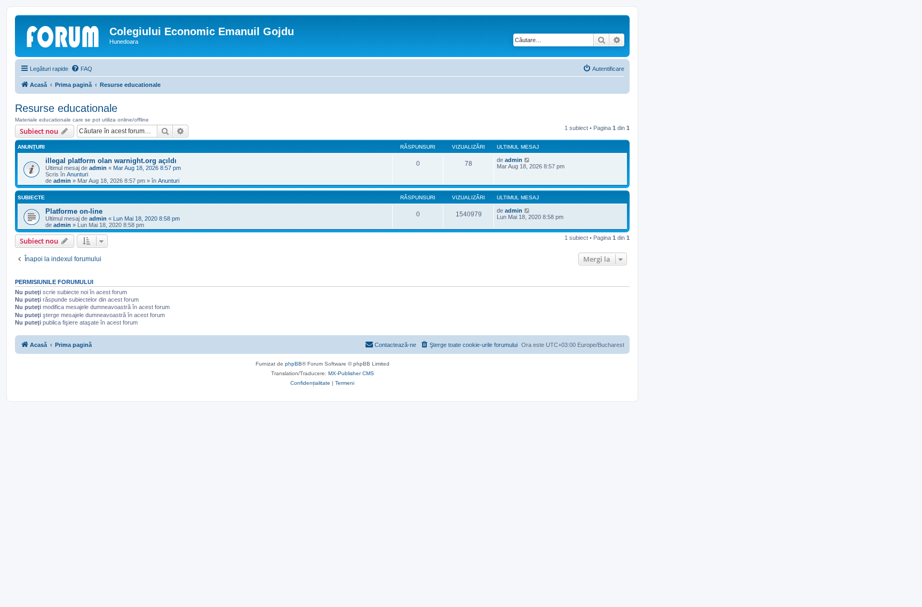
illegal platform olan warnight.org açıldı (111, 161)
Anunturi (77, 174)
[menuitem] (81, 68)
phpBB (293, 364)
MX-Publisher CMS (351, 373)
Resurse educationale (66, 108)
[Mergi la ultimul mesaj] (527, 160)
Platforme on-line (73, 211)
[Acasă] (63, 35)
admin (98, 168)
